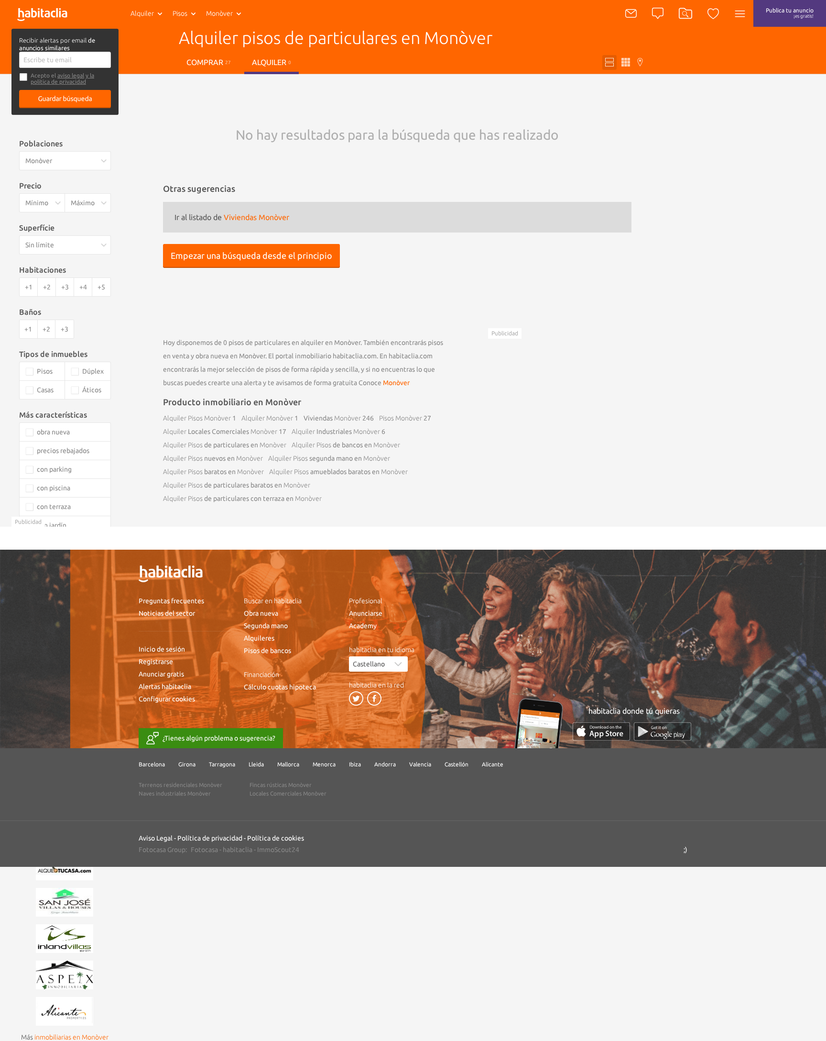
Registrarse (156, 661)
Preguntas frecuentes (171, 601)
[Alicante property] (64, 1010)
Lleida (256, 764)
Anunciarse (365, 613)
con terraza (54, 506)
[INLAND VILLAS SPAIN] (64, 937)
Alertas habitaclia (165, 686)
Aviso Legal (156, 838)
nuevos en (213, 458)
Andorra (385, 764)
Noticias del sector (167, 613)
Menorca (324, 764)
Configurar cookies (167, 699)
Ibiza (355, 764)
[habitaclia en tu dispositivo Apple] (601, 731)
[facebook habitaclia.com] (374, 698)
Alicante (492, 764)
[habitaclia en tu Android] (662, 731)
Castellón (456, 764)
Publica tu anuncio (790, 13)
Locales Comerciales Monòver (288, 793)
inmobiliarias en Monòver (71, 1037)
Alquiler (142, 13)
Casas (45, 390)
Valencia (420, 764)
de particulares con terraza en (242, 498)
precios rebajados (63, 450)
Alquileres (259, 638)
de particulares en (224, 445)
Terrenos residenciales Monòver (180, 785)
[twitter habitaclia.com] (356, 698)
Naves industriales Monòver (175, 793)
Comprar (208, 62)
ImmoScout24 (278, 849)
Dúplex (93, 371)
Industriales (336, 431)
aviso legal (70, 75)
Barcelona (152, 764)
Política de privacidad (209, 838)
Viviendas (332, 418)
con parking (54, 469)
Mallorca (288, 764)
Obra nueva (261, 613)
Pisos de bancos (267, 650)
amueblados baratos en (338, 472)
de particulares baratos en (236, 485)
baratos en (213, 472)
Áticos (91, 390)
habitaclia (237, 849)
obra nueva (53, 432)
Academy (363, 626)
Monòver (396, 383)
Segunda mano (266, 626)
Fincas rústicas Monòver (281, 785)
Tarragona (222, 764)
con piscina (53, 488)
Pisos (180, 13)
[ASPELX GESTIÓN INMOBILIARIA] (64, 974)
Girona (187, 764)
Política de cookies (275, 838)
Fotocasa (204, 849)
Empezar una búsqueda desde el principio (251, 255)
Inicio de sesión (162, 649)
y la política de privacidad (62, 78)
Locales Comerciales (220, 431)
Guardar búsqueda (65, 98)
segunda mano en (329, 458)
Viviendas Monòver (256, 217)
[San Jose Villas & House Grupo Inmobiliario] (64, 901)
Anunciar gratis (161, 674)
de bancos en (346, 445)
